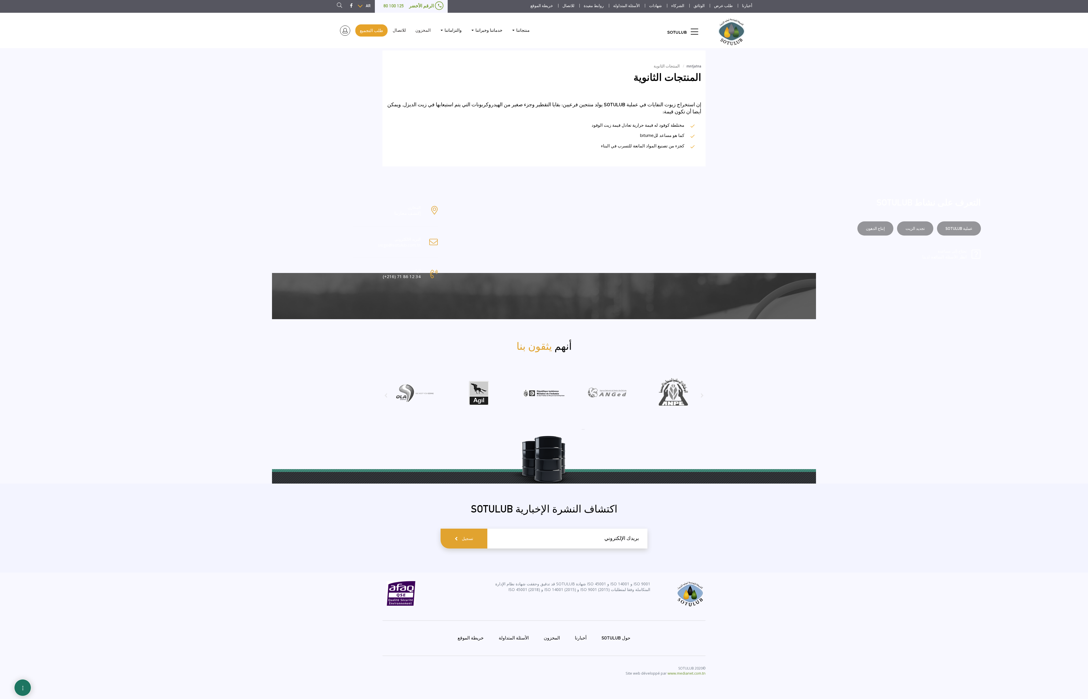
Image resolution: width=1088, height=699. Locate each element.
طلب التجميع (371, 30)
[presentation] (702, 397)
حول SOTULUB (616, 638)
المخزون (423, 30)
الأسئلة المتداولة (626, 5)
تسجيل (467, 538)
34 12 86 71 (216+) (402, 276)
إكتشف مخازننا (407, 213)
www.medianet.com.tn (687, 673)
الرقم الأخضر (409, 6)
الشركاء (677, 5)
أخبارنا (747, 5)
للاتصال (568, 5)
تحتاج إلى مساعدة (944, 254)
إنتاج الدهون (875, 228)
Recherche (337, 6)
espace (345, 30)
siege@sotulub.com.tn (399, 245)
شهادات (655, 5)
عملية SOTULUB (958, 228)
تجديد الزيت (915, 228)
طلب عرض (723, 5)
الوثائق (699, 5)
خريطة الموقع (541, 5)
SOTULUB (677, 32)
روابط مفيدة (594, 5)
